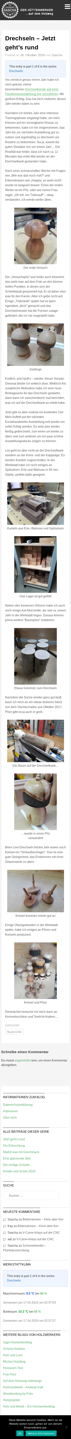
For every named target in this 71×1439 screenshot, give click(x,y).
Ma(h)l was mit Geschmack (21, 1152)
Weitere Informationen (41, 1433)
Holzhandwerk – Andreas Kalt (23, 1387)
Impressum (10, 1111)
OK (20, 1433)
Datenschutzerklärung (18, 1104)
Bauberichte (14, 1031)
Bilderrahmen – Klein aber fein (43, 1219)
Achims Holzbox (14, 1348)
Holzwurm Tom (13, 1368)
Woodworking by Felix (18, 1393)
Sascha (57, 55)
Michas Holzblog (14, 1361)
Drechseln (16, 71)
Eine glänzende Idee (17, 1158)
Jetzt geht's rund (14, 1139)
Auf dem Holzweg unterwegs (22, 1380)
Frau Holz (9, 1374)
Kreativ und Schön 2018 (19, 1171)
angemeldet (22, 1060)
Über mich (10, 1117)
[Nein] (66, 1427)
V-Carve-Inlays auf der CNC (41, 1232)
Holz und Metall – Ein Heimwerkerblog (29, 1406)
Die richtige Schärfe (16, 1164)
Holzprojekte (11, 1400)
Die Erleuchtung (14, 1145)
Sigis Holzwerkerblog (17, 1342)
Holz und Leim (13, 1355)
